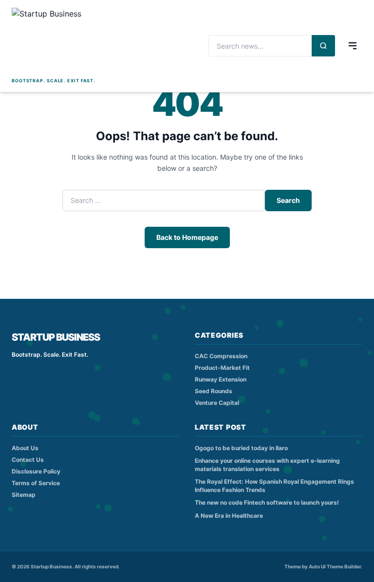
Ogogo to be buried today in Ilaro (241, 448)
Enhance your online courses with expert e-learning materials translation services (267, 465)
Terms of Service (36, 483)
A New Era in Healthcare (229, 515)
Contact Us (28, 459)
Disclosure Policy (36, 471)
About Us (25, 448)
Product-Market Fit (222, 367)
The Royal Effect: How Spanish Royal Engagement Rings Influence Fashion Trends (274, 485)
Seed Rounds (213, 391)
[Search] (323, 45)
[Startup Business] (53, 41)
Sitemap (24, 494)
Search (288, 200)
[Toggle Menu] (352, 45)
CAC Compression (221, 356)
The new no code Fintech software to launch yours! (267, 502)
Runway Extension (220, 379)
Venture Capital (217, 402)
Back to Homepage (187, 237)
